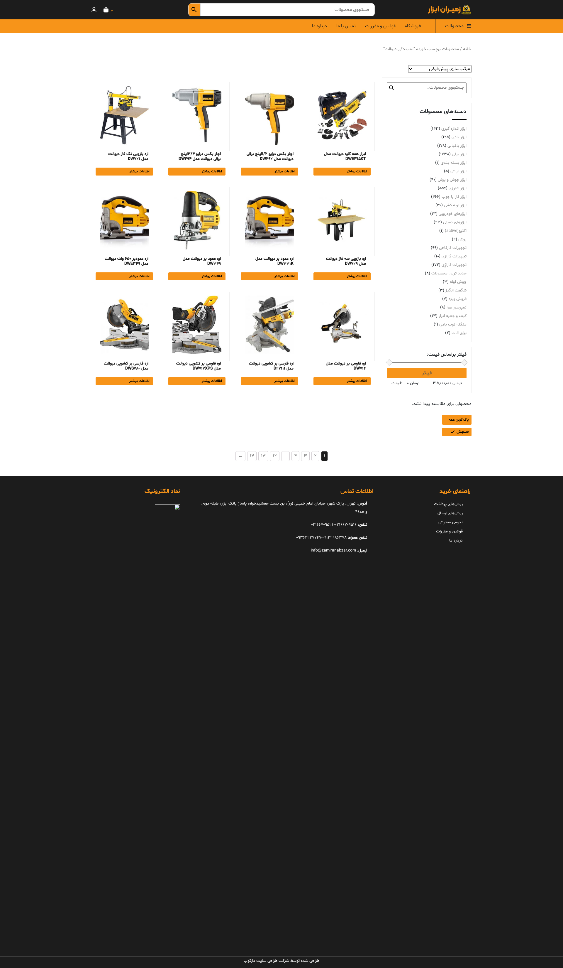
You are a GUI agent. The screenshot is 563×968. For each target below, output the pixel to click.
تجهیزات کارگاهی (453, 248)
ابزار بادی (459, 137)
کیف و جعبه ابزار (453, 316)
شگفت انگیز (456, 290)
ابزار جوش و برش (452, 180)
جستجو (391, 87)
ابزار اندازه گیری (454, 128)
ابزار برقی (459, 154)
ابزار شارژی (458, 188)
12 (275, 456)
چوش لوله (458, 282)
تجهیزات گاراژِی (454, 265)
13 (263, 456)
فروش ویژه (458, 299)
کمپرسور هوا (457, 307)
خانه (467, 49)
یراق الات (459, 333)
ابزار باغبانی (457, 146)
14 (252, 456)
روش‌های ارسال (450, 513)
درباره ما (319, 26)
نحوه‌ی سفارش (450, 522)
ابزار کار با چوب (454, 197)
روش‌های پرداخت (448, 504)
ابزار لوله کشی (455, 205)
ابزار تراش (458, 171)
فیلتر (427, 373)
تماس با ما (346, 26)
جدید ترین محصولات (449, 273)
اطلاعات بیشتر (357, 171)
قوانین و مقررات (380, 26)
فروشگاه (413, 26)
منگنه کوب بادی (453, 324)
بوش (462, 239)
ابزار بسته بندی (454, 163)
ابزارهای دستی (455, 222)
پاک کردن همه (459, 419)
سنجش (463, 431)
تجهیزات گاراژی (454, 256)
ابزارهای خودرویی (453, 214)
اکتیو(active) (456, 231)
